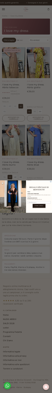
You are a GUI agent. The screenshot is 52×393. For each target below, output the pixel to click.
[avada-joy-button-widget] (46, 387)
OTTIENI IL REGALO (39, 205)
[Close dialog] (50, 181)
